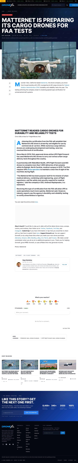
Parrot (46, 238)
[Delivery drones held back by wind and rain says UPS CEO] (29, 365)
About (35, 428)
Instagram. (18, 231)
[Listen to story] (9, 90)
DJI (22, 5)
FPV (35, 5)
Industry (45, 5)
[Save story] (9, 83)
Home (19, 5)
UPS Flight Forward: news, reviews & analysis (53, 338)
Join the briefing (31, 412)
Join (62, 432)
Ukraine (31, 5)
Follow (64, 264)
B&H (29, 238)
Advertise (36, 433)
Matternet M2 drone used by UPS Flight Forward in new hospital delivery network (10, 372)
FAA (24, 5)
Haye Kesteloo (27, 260)
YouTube (56, 228)
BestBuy (34, 238)
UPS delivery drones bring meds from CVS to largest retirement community (48, 372)
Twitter (43, 228)
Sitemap (70, 460)
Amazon (24, 238)
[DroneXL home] (8, 5)
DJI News (28, 432)
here (36, 202)
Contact (36, 430)
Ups (38, 255)
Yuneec (54, 238)
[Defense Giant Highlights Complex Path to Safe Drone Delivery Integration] (67, 365)
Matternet (44, 83)
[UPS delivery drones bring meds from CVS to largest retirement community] (48, 365)
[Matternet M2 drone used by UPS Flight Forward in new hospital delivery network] (10, 365)
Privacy (60, 460)
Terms (65, 460)
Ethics (35, 435)
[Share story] (9, 86)
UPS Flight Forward (29, 255)
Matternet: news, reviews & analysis (30, 338)
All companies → (19, 447)
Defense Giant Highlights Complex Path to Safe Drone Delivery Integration (67, 372)
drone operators (33, 169)
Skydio (18, 435)
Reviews (39, 5)
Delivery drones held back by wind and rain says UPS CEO (27, 372)
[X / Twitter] (3, 444)
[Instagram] (13, 444)
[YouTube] (10, 444)
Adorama (18, 238)
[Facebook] (6, 444)
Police (27, 5)
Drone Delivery (12, 11)
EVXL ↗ (36, 438)
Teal (18, 442)
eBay (39, 238)
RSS (75, 460)
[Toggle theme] (67, 5)
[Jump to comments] (9, 94)
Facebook (49, 228)
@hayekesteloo (33, 269)
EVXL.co (26, 267)
